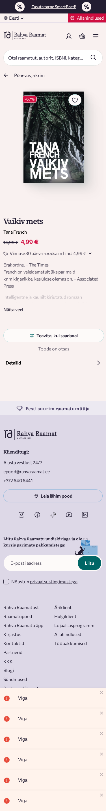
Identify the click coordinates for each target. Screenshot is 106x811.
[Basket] (82, 36)
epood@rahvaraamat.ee (26, 471)
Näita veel (13, 309)
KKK (8, 661)
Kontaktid (13, 643)
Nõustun (44, 581)
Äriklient (63, 607)
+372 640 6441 (18, 480)
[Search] (93, 57)
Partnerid (12, 652)
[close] (102, 693)
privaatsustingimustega (53, 581)
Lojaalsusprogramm (74, 625)
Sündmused (15, 679)
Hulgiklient (65, 616)
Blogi (8, 670)
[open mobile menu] (96, 36)
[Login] (68, 36)
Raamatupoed (17, 616)
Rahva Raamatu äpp (23, 625)
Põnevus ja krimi (30, 75)
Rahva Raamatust (21, 607)
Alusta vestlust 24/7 (22, 462)
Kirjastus (12, 634)
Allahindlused (67, 634)
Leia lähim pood (56, 495)
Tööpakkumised (70, 643)
